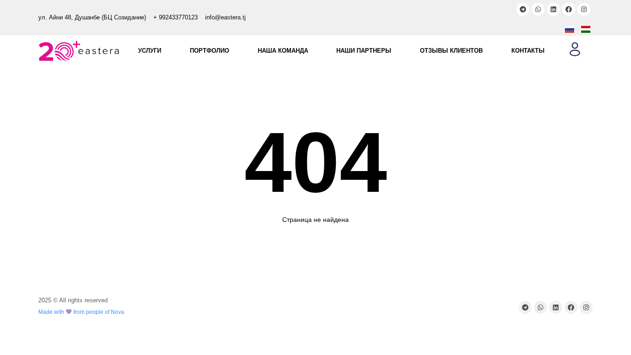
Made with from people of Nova (81, 312)
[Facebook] (568, 9)
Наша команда (283, 50)
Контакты (528, 50)
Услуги (149, 50)
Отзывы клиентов (451, 50)
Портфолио (209, 50)
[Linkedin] (553, 9)
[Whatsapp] (538, 9)
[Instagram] (583, 9)
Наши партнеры (363, 50)
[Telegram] (522, 9)
